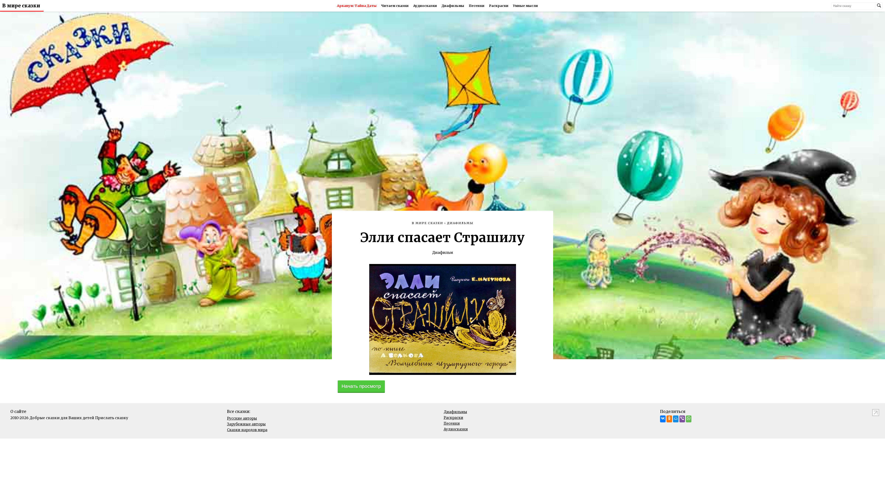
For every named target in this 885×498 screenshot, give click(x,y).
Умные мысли (525, 6)
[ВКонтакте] (663, 418)
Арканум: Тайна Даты (357, 6)
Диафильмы (453, 6)
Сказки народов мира (247, 430)
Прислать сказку (111, 417)
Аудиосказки (425, 6)
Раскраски (498, 6)
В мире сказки (21, 6)
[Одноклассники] (669, 418)
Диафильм (442, 252)
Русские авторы (242, 418)
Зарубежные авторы (246, 424)
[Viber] (682, 418)
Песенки (476, 6)
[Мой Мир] (675, 418)
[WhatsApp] (688, 418)
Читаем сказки (395, 6)
